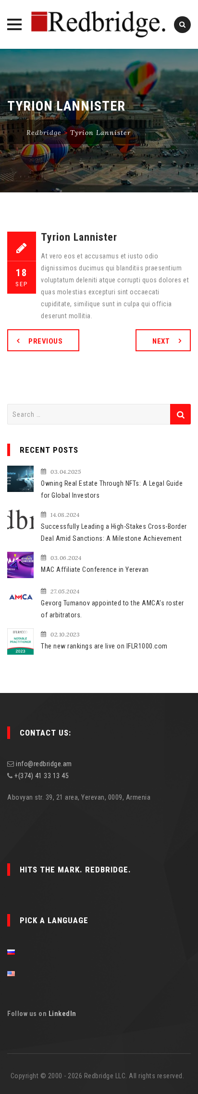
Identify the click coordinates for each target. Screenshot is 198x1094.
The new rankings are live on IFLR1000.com (104, 646)
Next (161, 341)
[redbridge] (99, 24)
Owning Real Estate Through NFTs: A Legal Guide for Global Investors (112, 489)
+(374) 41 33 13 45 (41, 776)
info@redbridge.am (44, 764)
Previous (45, 341)
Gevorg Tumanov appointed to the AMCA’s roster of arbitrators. (112, 609)
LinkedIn (62, 1013)
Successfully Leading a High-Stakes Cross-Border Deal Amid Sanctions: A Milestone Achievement (114, 532)
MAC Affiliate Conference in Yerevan (95, 569)
